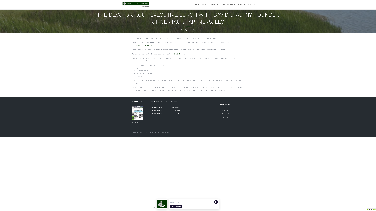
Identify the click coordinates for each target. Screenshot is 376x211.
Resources (215, 4)
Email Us (225, 117)
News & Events (227, 4)
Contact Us (251, 4)
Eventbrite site (179, 54)
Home (197, 4)
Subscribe (135, 122)
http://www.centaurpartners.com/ (144, 45)
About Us (240, 4)
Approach (203, 4)
